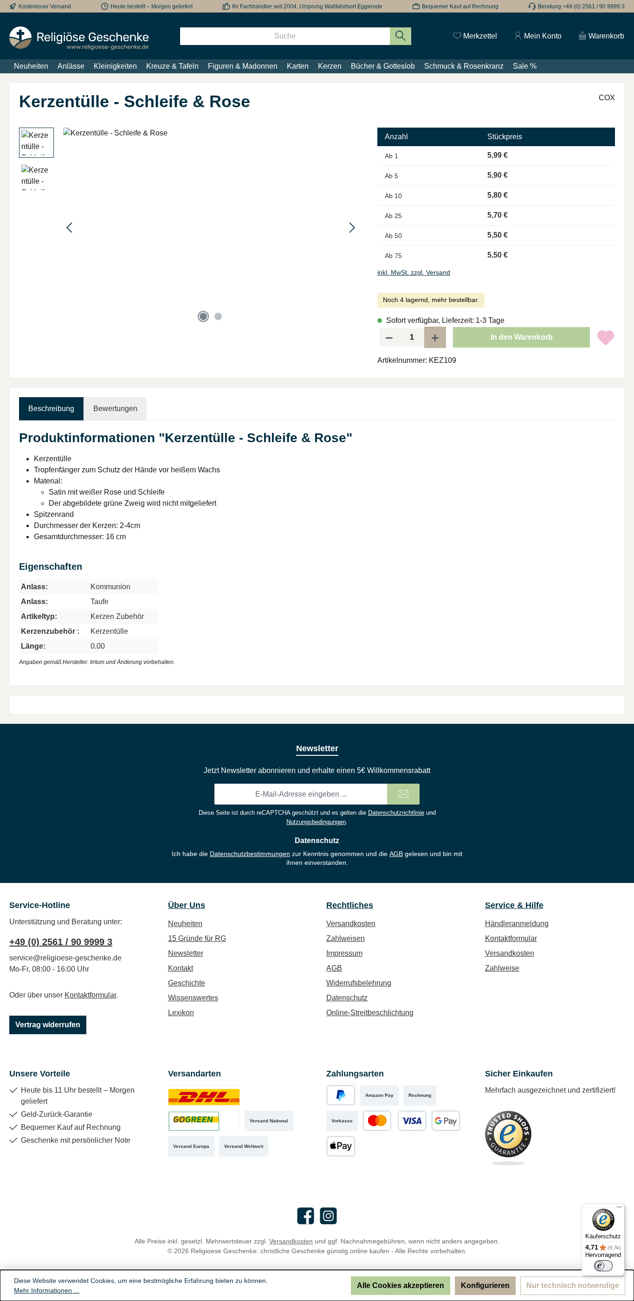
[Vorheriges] (70, 228)
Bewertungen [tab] (115, 408)
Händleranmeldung (517, 923)
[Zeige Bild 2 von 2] (218, 316)
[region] (189, 227)
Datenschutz (347, 998)
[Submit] (403, 794)
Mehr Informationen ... (46, 1290)
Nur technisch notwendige (572, 1285)
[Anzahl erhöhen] (435, 337)
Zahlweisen (345, 938)
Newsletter (185, 953)
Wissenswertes (193, 998)
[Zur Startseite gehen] (79, 38)
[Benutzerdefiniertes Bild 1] (204, 1095)
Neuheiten (185, 923)
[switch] (603, 1265)
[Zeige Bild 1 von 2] (203, 316)
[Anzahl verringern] (389, 337)
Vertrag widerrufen (47, 1025)
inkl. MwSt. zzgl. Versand (413, 272)
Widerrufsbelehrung (358, 983)
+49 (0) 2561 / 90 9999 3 (60, 942)
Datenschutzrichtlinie (396, 812)
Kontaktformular (90, 995)
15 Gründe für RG (197, 938)
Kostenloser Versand (45, 6)
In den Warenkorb (522, 337)
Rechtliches (349, 905)
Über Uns (186, 905)
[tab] (51, 408)
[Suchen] (401, 36)
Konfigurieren (485, 1285)
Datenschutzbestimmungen (250, 853)
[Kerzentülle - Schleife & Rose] (211, 227)
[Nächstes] (352, 228)
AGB (396, 853)
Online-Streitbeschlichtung (370, 1013)
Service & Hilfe (514, 905)
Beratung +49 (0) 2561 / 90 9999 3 (581, 6)
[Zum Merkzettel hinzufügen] (605, 337)
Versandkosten (350, 923)
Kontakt (180, 968)
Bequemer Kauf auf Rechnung (460, 6)
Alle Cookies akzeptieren (400, 1285)
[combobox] (285, 36)
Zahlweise (502, 968)
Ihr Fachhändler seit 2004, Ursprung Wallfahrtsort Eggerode (307, 6)
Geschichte (186, 983)
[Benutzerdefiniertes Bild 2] (204, 1120)
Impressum (344, 953)
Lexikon (181, 1013)
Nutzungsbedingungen (316, 821)
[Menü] (619, 1209)
